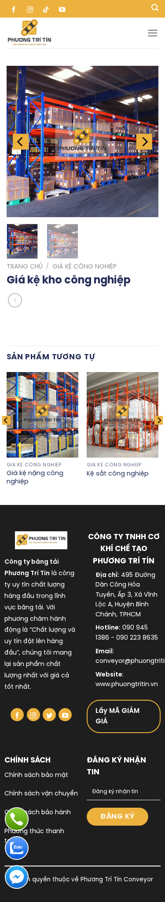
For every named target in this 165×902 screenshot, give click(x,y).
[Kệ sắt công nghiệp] (122, 415)
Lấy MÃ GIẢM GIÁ (117, 716)
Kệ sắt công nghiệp (118, 473)
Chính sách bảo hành (37, 812)
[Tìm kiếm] (154, 9)
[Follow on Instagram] (30, 8)
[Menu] (152, 33)
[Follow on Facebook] (13, 8)
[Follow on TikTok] (45, 8)
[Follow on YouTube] (62, 8)
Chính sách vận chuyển (41, 794)
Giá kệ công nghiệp (84, 266)
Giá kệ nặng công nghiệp (35, 477)
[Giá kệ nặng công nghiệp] (42, 415)
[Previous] (21, 141)
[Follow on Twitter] (49, 714)
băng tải (30, 608)
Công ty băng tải (31, 562)
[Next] (144, 141)
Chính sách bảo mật (36, 775)
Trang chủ (25, 266)
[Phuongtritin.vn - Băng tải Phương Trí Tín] (77, 33)
